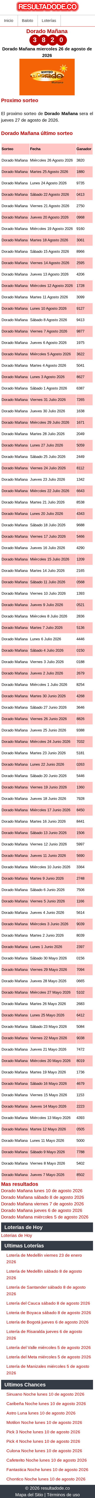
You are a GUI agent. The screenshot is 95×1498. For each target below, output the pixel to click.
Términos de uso (63, 1494)
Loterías (49, 20)
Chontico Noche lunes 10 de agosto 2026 (46, 1479)
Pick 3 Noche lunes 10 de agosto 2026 (43, 1432)
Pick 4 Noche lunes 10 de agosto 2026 (43, 1441)
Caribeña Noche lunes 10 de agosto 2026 (46, 1403)
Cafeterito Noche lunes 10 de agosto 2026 (46, 1460)
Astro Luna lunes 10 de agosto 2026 (41, 1413)
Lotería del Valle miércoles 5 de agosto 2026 (48, 1347)
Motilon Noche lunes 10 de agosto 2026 (44, 1422)
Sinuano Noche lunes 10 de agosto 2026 (45, 1394)
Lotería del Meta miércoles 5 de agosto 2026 (48, 1357)
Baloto (27, 20)
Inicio (8, 20)
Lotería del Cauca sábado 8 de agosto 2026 (48, 1303)
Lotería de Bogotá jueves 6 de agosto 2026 (47, 1322)
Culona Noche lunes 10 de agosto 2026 (44, 1450)
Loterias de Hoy (16, 1235)
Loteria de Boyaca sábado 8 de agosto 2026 (48, 1312)
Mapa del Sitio (29, 1494)
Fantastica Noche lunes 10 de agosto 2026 (47, 1469)
